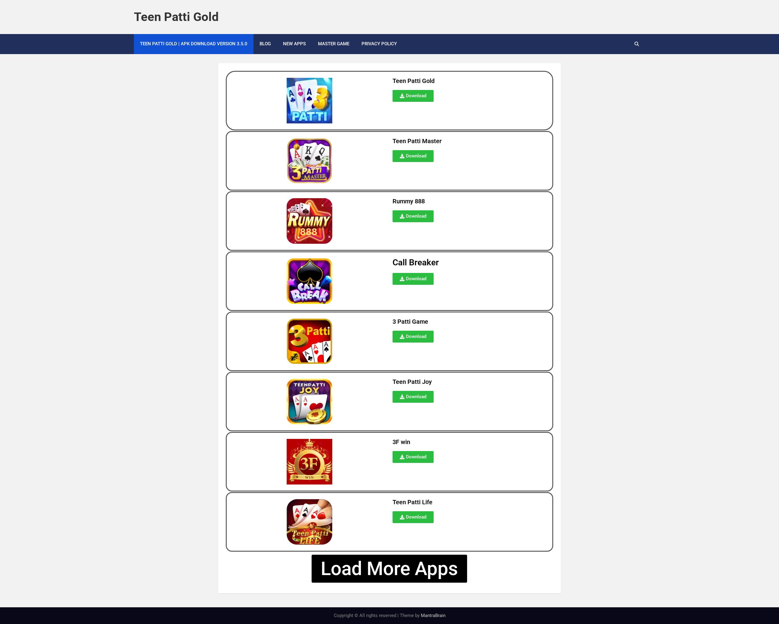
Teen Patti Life (412, 502)
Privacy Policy (379, 44)
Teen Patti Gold (176, 17)
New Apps (294, 44)
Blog (265, 44)
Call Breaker (416, 262)
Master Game (333, 44)
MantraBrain (433, 615)
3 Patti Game (410, 321)
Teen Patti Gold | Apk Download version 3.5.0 (193, 44)
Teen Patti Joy (412, 381)
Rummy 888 (409, 201)
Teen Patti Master (417, 141)
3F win (401, 442)
